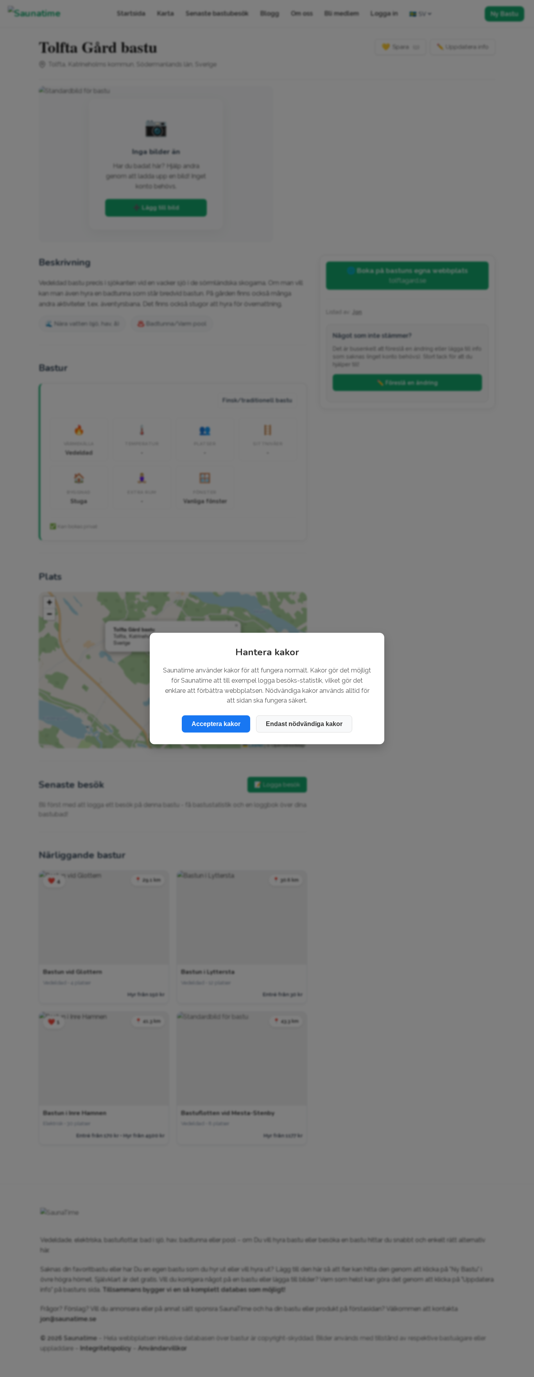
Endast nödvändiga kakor (304, 723)
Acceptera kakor (216, 723)
